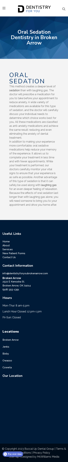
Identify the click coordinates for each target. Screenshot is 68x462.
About (6, 245)
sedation (14, 90)
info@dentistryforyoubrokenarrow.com (25, 273)
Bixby (5, 353)
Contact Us (9, 257)
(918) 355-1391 (10, 289)
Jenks (5, 346)
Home (6, 241)
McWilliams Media (48, 456)
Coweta (7, 367)
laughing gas (49, 185)
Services (7, 249)
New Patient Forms (13, 253)
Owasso (7, 360)
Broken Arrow (10, 339)
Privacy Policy (41, 452)
